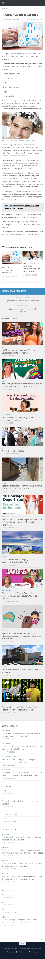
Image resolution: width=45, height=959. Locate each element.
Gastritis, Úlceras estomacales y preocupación (8, 270)
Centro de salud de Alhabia (13, 451)
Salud (4, 448)
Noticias (5, 517)
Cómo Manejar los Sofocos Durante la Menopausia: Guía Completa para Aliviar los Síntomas (19, 596)
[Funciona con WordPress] (16, 952)
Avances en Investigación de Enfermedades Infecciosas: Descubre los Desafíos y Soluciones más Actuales (21, 636)
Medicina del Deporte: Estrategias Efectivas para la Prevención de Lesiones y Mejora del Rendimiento (22, 522)
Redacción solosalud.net (14, 19)
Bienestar (5, 834)
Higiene (5, 8)
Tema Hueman (33, 952)
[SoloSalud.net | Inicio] (8, 3)
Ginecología (6, 415)
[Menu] (42, 3)
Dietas (4, 347)
